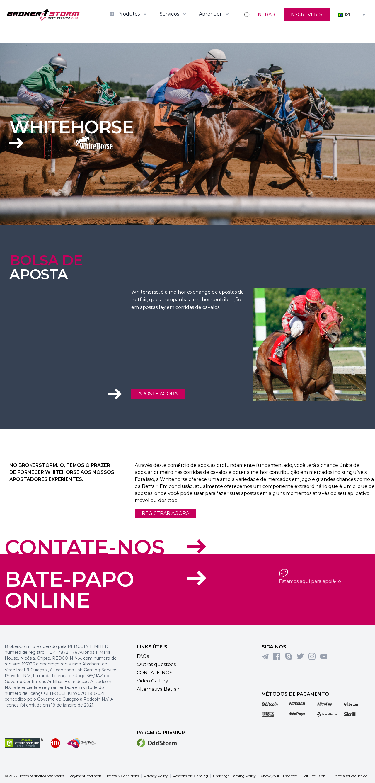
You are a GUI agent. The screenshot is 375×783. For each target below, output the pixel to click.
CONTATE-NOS (85, 547)
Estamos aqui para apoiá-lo (310, 581)
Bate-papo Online (69, 589)
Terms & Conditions (122, 776)
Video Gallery (152, 681)
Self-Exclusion (313, 776)
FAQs (143, 656)
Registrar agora (165, 513)
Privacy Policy (156, 776)
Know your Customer (279, 776)
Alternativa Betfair (158, 689)
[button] (351, 14)
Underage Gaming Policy (234, 776)
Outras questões (156, 664)
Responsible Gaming (190, 776)
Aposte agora (158, 393)
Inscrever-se (307, 14)
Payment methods (85, 776)
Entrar (265, 14)
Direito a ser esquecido (348, 776)
